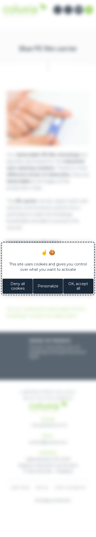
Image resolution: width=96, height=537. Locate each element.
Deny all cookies (17, 286)
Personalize (48, 286)
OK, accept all (78, 286)
